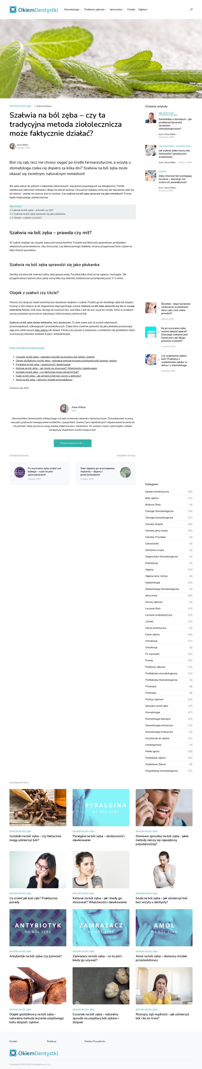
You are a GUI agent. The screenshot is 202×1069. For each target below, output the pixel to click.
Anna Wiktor (22, 145)
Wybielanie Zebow (155, 764)
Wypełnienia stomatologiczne (161, 771)
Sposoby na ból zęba (20, 106)
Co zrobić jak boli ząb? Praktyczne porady (33, 900)
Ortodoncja (151, 641)
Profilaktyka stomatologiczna (161, 673)
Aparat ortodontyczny (157, 491)
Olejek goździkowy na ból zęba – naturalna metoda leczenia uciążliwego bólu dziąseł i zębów (66, 360)
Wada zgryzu (152, 751)
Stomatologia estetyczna (159, 725)
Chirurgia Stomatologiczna (159, 511)
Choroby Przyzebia (155, 537)
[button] (191, 9)
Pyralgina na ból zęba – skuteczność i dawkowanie (43, 364)
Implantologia (152, 582)
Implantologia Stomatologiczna (168, 114)
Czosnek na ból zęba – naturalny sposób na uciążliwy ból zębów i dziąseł (55, 357)
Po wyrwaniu (152, 654)
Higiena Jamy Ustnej (156, 576)
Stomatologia (183, 146)
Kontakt (13, 1041)
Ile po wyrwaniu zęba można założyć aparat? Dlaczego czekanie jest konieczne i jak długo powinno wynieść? (174, 335)
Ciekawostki (152, 543)
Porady (162, 171)
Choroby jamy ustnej (156, 530)
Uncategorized (167, 146)
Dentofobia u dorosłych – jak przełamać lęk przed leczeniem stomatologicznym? (175, 124)
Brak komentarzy (44, 106)
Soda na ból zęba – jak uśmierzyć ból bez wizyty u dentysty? (49, 376)
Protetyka (150, 686)
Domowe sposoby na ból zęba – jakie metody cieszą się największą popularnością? (162, 840)
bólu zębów (41, 330)
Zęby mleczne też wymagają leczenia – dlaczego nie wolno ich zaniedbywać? (175, 179)
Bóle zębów (151, 498)
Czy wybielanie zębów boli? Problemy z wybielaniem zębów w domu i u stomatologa (174, 360)
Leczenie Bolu (152, 608)
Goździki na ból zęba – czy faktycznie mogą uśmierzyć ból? (47, 372)
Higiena (149, 569)
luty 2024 (24, 388)
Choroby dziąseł (154, 524)
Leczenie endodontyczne (158, 615)
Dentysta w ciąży (154, 550)
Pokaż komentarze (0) (71, 443)
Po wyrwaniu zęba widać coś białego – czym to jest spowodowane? (44, 471)
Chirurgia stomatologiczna (159, 517)
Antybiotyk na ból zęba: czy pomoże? (35, 956)
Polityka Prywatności (95, 1041)
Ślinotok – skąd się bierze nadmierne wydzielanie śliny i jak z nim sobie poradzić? (175, 308)
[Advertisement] (169, 247)
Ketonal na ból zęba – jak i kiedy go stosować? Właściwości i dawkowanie (56, 368)
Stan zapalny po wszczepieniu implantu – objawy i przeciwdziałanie (97, 471)
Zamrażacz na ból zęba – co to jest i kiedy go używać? (97, 958)
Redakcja (51, 1041)
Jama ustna (151, 595)
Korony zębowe (153, 602)
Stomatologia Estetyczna (159, 732)
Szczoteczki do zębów (157, 738)
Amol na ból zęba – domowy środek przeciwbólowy (44, 379)
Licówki (149, 621)
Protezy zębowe (154, 699)
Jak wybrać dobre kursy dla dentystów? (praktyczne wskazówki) (174, 154)
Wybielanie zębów (155, 758)
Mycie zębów (152, 634)
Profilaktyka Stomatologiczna (161, 680)
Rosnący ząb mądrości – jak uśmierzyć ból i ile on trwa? (162, 1016)
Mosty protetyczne (155, 628)
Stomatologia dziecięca (157, 719)
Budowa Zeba (152, 504)
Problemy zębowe (155, 667)
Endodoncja (151, 563)
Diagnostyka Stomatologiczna (161, 556)
